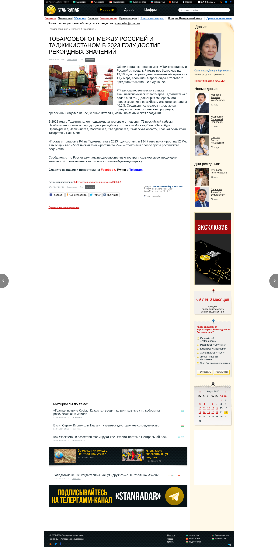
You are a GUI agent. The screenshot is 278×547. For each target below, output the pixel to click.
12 (208, 408)
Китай (175, 2)
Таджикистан (119, 2)
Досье (170, 538)
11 (204, 408)
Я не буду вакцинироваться (215, 363)
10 (200, 408)
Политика (50, 18)
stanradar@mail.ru (127, 23)
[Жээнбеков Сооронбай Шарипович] (202, 132)
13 (212, 408)
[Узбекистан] (182, 426)
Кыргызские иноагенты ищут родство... (156, 454)
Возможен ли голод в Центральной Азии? (92, 452)
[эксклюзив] (213, 283)
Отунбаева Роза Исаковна (219, 171)
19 (208, 412)
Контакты (54, 539)
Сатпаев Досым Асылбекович (218, 140)
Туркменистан (139, 2)
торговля (90, 60)
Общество (80, 18)
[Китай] (179, 475)
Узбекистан (159, 2)
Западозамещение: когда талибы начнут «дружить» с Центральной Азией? (105, 475)
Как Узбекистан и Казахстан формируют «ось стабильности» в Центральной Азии (110, 437)
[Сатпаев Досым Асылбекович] (202, 154)
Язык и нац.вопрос (152, 18)
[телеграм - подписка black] (118, 506)
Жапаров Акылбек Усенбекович (217, 97)
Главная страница (58, 29)
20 (212, 412)
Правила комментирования (64, 207)
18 (204, 412)
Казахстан (81, 2)
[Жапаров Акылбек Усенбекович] (202, 111)
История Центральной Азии (185, 18)
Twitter (121, 169)
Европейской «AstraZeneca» (208, 339)
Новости (75, 29)
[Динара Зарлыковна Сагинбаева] (207, 48)
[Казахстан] (182, 411)
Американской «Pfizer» (212, 352)
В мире (188, 2)
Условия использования (72, 539)
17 (200, 412)
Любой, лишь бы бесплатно (209, 358)
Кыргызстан (99, 2)
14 (217, 408)
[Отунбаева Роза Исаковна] (202, 184)
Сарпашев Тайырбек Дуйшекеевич (218, 192)
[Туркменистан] (172, 475)
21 (217, 412)
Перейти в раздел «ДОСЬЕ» (209, 81)
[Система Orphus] (164, 197)
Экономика (65, 18)
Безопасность (108, 18)
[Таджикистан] (98, 59)
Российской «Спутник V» (213, 345)
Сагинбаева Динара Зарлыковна (212, 70)
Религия (93, 18)
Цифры (170, 542)
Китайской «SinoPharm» (213, 348)
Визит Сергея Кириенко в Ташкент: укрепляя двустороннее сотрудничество (106, 425)
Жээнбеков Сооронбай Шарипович (217, 119)
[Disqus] (118, 258)
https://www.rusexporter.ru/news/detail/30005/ (97, 182)
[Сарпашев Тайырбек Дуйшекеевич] (202, 205)
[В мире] (182, 475)
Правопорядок (128, 18)
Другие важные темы (219, 18)
